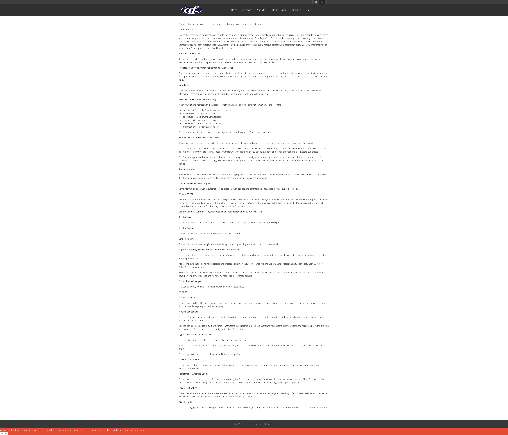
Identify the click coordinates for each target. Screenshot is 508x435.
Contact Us (296, 9)
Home (234, 9)
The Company (246, 9)
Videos (284, 9)
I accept (4, 433)
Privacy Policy (139, 430)
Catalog (274, 9)
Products (260, 9)
